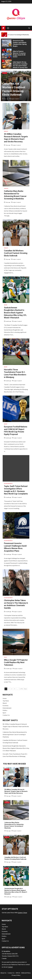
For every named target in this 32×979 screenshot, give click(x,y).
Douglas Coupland (14, 98)
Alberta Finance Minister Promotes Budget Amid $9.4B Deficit (19, 54)
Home (4, 698)
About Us (3, 973)
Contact (10, 967)
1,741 (21, 689)
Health (5, 73)
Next (25, 689)
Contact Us (6, 715)
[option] (16, 42)
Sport (5, 305)
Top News (6, 701)
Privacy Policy (16, 975)
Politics (5, 710)
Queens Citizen (22, 912)
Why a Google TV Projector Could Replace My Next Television (16, 662)
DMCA (18, 973)
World (5, 703)
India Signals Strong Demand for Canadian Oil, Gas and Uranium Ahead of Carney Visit (20, 64)
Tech (5, 657)
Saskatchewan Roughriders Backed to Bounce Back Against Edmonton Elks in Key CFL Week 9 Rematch (15, 313)
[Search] (29, 28)
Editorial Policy (26, 973)
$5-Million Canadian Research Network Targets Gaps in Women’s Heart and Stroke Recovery (16, 726)
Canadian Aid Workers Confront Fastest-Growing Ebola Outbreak (15, 253)
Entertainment (8, 483)
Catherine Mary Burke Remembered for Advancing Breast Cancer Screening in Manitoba (15, 734)
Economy (5, 705)
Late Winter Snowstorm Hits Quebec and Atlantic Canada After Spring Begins (20, 42)
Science (6, 188)
